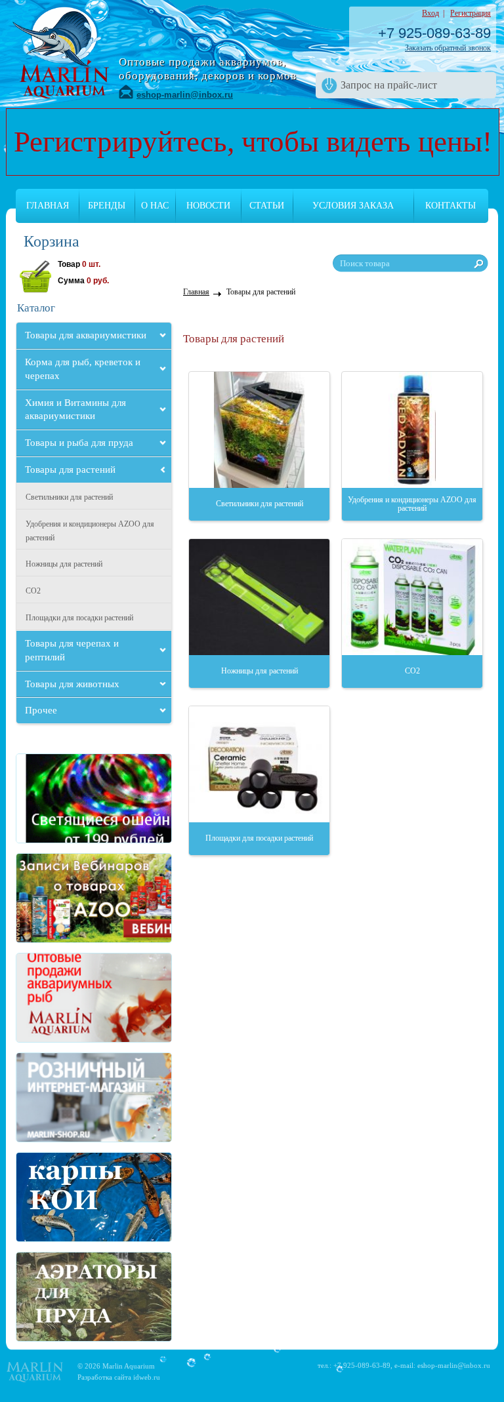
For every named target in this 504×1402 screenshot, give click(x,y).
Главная (47, 205)
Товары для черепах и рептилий (72, 650)
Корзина (51, 242)
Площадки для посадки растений (79, 617)
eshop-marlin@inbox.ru (184, 95)
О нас (155, 205)
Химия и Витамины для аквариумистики (75, 409)
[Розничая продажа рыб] (55, 1097)
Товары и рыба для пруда (79, 442)
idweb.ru (146, 1377)
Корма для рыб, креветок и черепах (82, 369)
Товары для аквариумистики (85, 335)
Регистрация (470, 13)
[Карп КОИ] (55, 1197)
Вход (430, 13)
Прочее (41, 710)
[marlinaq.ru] (55, 997)
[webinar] (55, 898)
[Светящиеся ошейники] (55, 798)
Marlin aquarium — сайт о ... (60, 51)
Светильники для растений (69, 497)
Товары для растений (70, 469)
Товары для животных (72, 684)
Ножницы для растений (64, 564)
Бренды (106, 205)
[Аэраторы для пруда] (55, 1296)
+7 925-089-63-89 (434, 33)
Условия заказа (353, 205)
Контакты (450, 205)
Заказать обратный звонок (448, 47)
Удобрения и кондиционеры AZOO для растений (90, 530)
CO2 (33, 590)
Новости (208, 205)
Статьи (266, 205)
